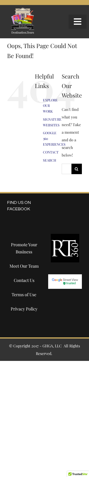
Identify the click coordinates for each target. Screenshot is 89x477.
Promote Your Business (24, 248)
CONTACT (51, 152)
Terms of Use (24, 294)
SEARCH (49, 160)
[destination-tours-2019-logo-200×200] (22, 9)
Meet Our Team (24, 266)
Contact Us (24, 280)
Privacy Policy (24, 309)
